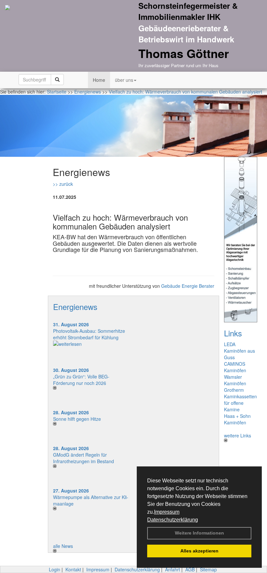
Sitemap (208, 569)
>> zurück (63, 184)
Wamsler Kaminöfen (235, 380)
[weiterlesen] (91, 344)
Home (99, 80)
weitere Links (237, 435)
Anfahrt (172, 569)
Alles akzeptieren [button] (199, 550)
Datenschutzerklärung (172, 519)
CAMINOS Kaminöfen (235, 367)
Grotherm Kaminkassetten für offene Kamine (240, 400)
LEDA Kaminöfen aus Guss (239, 350)
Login (54, 569)
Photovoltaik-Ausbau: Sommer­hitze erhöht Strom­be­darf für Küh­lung (89, 334)
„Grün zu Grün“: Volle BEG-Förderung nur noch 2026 (81, 379)
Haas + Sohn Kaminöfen (237, 419)
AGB (190, 569)
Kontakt (73, 569)
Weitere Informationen (199, 533)
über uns (124, 80)
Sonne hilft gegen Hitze (77, 419)
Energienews (75, 306)
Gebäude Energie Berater (187, 286)
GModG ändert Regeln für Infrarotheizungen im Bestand (83, 457)
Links (233, 333)
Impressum (166, 512)
